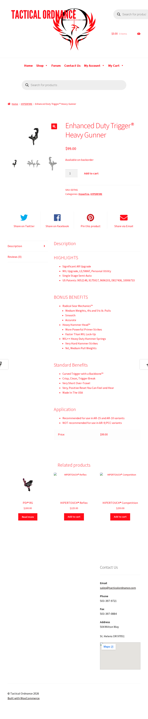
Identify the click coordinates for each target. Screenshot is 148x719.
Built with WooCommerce (24, 698)
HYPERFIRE (26, 104)
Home (28, 65)
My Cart (113, 65)
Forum (56, 65)
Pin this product (91, 226)
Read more (28, 516)
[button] (54, 126)
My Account (92, 65)
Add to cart (91, 173)
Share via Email (123, 226)
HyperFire (84, 194)
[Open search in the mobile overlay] (74, 85)
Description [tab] (15, 246)
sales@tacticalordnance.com (118, 588)
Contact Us (72, 65)
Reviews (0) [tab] (14, 257)
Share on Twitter (24, 226)
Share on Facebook (57, 226)
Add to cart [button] (74, 516)
